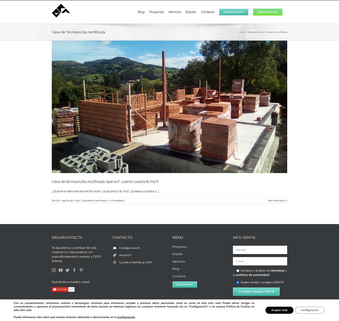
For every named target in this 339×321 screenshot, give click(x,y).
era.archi (125, 255)
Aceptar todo (279, 310)
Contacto (179, 276)
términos (277, 270)
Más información (276, 200)
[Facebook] (74, 270)
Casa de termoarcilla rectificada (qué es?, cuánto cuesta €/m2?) (105, 182)
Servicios (178, 261)
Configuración (126, 317)
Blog (175, 269)
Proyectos (179, 247)
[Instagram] (54, 270)
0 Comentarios (116, 200)
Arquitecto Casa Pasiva (94, 200)
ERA (57, 200)
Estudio (177, 254)
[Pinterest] (81, 270)
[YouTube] (61, 270)
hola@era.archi (129, 248)
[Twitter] (67, 270)
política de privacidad (252, 275)
